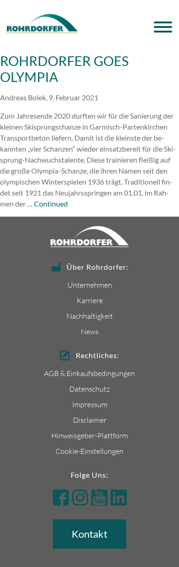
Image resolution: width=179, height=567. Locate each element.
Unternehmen (89, 284)
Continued (51, 203)
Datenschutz (89, 388)
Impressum (89, 404)
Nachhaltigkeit (90, 315)
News (90, 331)
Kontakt (89, 534)
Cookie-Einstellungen (89, 451)
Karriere (90, 300)
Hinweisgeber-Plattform (89, 435)
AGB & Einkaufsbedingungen (89, 373)
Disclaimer (89, 419)
